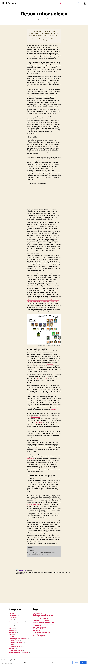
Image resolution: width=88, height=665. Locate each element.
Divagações (12, 617)
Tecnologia (36, 634)
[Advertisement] (22, 560)
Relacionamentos (39, 632)
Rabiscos (11, 648)
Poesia (11, 644)
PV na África (15, 640)
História (11, 624)
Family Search (35, 417)
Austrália (37, 613)
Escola (50, 619)
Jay (43, 624)
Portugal (41, 630)
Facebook (42, 620)
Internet (35, 624)
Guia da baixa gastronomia (17, 622)
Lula (43, 625)
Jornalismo (46, 624)
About (73, 3)
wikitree (44, 378)
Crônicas (11, 613)
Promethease (30, 459)
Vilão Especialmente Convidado (18, 652)
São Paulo (47, 632)
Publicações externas (15, 646)
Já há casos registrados (33, 504)
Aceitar (83, 662)
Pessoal (11, 636)
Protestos (46, 630)
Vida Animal (48, 636)
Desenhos (44, 619)
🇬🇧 (78, 3)
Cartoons (41, 617)
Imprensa (12, 628)
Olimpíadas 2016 (46, 629)
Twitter (35, 636)
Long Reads (12, 630)
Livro (34, 625)
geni (38, 378)
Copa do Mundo (36, 619)
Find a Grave (38, 422)
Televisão (41, 634)
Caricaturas (35, 617)
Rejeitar (76, 662)
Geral (10, 620)
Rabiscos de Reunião (16, 650)
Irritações (39, 624)
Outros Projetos (59, 3)
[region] (44, 661)
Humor (11, 626)
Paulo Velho (33, 19)
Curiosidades (13, 615)
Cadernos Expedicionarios (18, 638)
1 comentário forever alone (54, 19)
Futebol (47, 620)
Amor (34, 613)
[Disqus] (44, 583)
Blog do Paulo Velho (9, 3)
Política (35, 630)
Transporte (51, 634)
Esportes (36, 620)
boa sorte (53, 410)
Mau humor (12, 632)
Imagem (52, 622)
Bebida (40, 613)
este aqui (50, 364)
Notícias (11, 634)
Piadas (51, 629)
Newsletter (68, 3)
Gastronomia (35, 622)
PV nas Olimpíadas (17, 642)
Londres (38, 626)
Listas (51, 624)
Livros (51, 3)
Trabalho (46, 634)
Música (34, 627)
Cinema (47, 617)
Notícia (39, 627)
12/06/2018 (42, 19)
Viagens (41, 636)
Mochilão (46, 625)
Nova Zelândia (43, 627)
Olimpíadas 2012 (38, 629)
